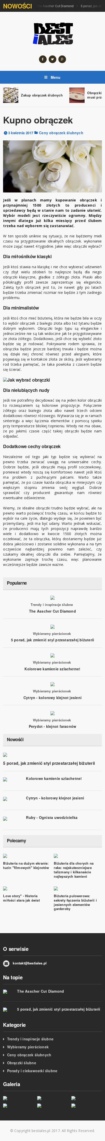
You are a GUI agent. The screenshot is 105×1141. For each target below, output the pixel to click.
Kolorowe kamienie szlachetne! (52, 668)
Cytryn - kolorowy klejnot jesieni (52, 697)
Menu (55, 77)
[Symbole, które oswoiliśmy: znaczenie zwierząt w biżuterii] (86, 1105)
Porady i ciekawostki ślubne (32, 1070)
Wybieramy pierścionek (52, 633)
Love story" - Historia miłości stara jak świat (21, 898)
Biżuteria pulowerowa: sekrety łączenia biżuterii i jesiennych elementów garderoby (75, 902)
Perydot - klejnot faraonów (52, 726)
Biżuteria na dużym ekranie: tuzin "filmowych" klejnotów (26, 865)
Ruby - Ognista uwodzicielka (51, 817)
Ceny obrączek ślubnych (61, 132)
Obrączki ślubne (21, 1062)
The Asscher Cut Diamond (55, 6)
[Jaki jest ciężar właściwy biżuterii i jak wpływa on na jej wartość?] (18, 1105)
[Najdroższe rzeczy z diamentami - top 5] (52, 1098)
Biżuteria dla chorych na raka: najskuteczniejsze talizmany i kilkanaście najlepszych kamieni (74, 870)
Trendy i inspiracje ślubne (52, 604)
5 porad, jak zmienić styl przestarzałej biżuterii (52, 639)
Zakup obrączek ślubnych (42, 95)
